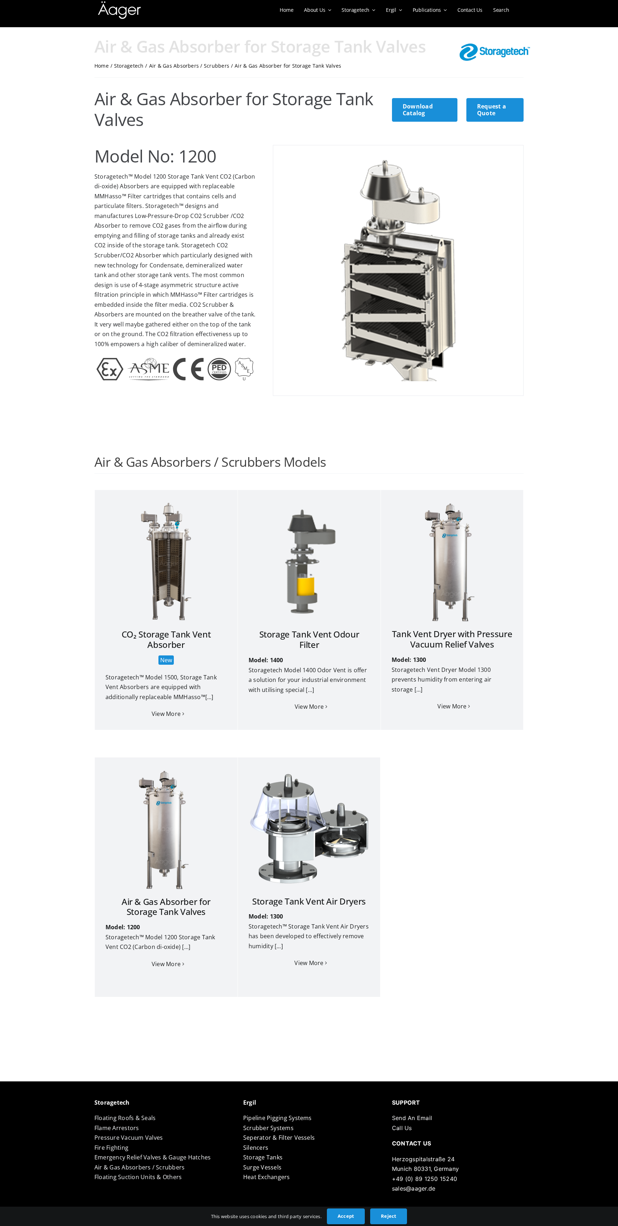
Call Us (402, 1127)
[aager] (119, 4)
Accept (346, 1216)
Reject (388, 1216)
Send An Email (412, 1117)
